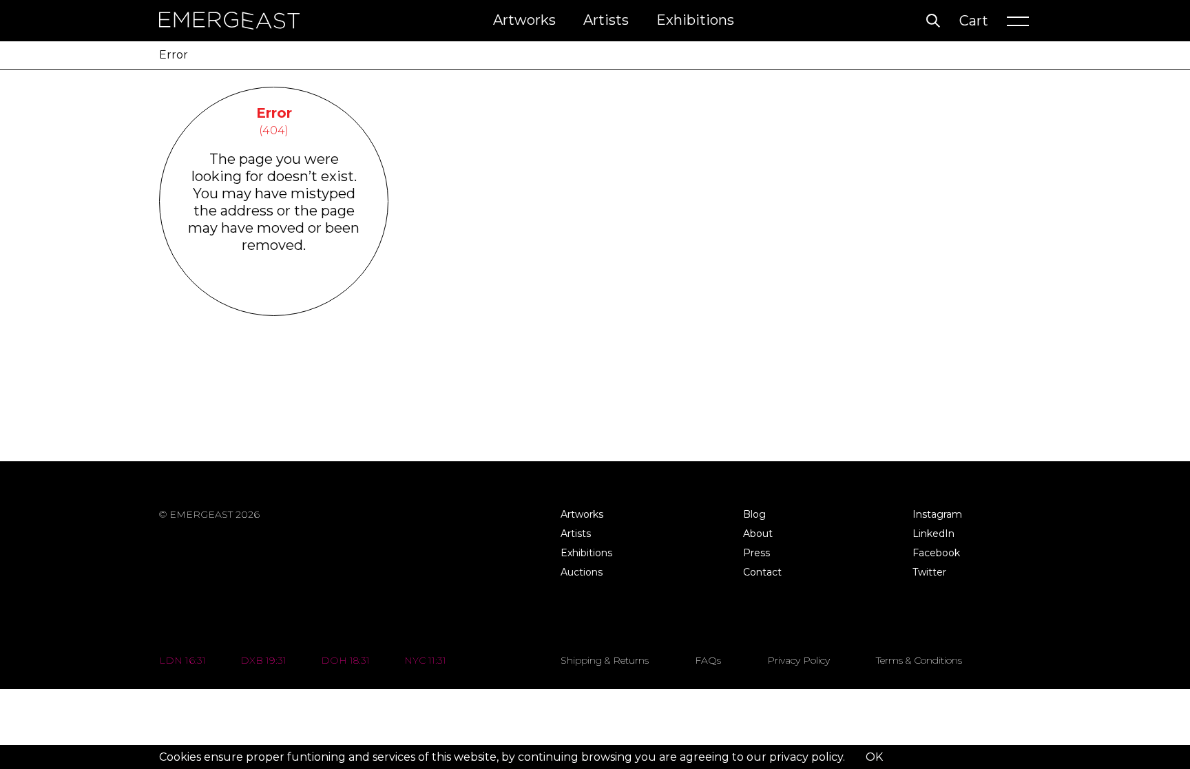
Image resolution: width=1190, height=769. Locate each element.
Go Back (274, 297)
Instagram (937, 514)
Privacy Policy (798, 660)
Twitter (929, 572)
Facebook (936, 553)
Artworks (524, 20)
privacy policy (806, 756)
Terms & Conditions (919, 660)
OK (874, 756)
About (758, 533)
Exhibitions (695, 20)
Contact (762, 572)
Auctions (582, 572)
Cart (973, 20)
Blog (754, 514)
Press (756, 553)
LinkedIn (933, 533)
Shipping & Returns (605, 660)
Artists (606, 20)
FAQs (708, 660)
